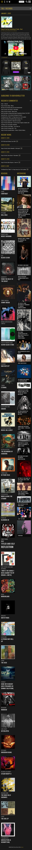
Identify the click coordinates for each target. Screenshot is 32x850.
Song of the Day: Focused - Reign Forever (9, 111)
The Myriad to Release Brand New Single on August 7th (11, 119)
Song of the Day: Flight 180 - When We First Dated (11, 121)
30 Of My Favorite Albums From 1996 (8, 141)
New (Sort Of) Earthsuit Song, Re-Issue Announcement (11, 107)
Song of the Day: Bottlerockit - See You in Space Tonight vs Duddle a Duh (15, 122)
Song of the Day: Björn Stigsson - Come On (9, 162)
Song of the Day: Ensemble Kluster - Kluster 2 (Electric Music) (13, 130)
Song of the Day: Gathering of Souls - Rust (12, 29)
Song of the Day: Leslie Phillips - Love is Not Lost (10, 126)
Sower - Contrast (4, 103)
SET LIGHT (21, 1)
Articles (9, 30)
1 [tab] (2, 89)
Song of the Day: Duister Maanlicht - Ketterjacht (10, 148)
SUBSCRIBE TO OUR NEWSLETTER (13, 95)
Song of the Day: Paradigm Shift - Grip (8, 128)
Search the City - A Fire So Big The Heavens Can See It (11, 115)
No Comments (14, 30)
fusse (22, 847)
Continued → (5, 57)
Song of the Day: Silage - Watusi (7, 105)
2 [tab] (4, 89)
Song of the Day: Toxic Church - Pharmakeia (9, 109)
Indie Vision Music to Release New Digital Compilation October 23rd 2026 (15, 113)
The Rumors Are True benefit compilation (9, 124)
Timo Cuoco (4, 30)
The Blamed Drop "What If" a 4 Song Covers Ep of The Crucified (13, 117)
